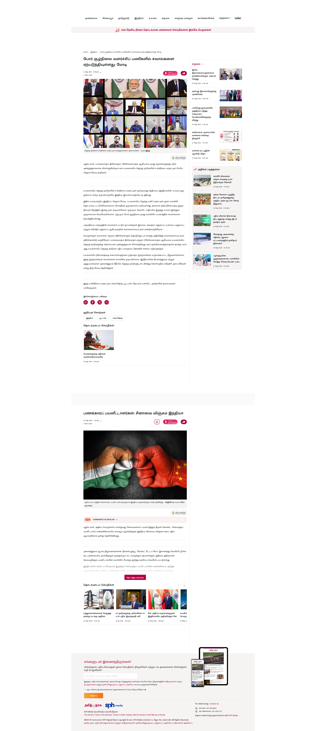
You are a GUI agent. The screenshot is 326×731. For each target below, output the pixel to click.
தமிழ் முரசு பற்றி (91, 723)
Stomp (162, 714)
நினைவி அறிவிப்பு (183, 723)
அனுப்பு (93, 695)
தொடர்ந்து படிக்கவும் (135, 577)
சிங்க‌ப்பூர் (108, 18)
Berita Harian (139, 714)
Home (85, 52)
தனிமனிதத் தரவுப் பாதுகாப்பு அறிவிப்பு (118, 684)
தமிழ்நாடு (123, 18)
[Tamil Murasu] (93, 705)
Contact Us (214, 704)
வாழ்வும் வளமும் (184, 18)
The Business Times (109, 714)
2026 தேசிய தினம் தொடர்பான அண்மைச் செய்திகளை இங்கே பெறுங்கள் (166, 30)
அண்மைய (91, 18)
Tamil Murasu (152, 714)
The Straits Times (92, 714)
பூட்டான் (102, 318)
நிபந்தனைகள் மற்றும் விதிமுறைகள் (117, 723)
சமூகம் (165, 18)
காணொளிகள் (206, 18)
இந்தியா (139, 18)
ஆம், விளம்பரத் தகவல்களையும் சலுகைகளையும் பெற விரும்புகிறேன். (116, 689)
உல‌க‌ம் (153, 18)
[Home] (114, 705)
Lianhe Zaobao (126, 714)
